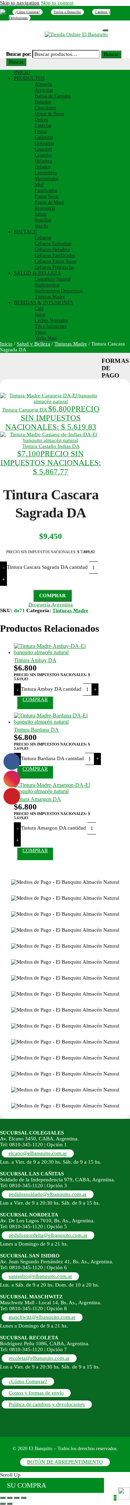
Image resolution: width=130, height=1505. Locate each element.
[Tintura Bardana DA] (58, 722)
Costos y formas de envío (36, 1393)
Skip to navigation (20, 3)
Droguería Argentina (50, 604)
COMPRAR (52, 595)
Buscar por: (19, 54)
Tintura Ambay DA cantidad (51, 689)
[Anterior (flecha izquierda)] (3, 1504)
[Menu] (105, 30)
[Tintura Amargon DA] (58, 791)
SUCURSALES (85, 28)
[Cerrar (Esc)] (23, 1498)
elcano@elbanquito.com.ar (38, 1153)
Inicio (6, 344)
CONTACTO (29, 33)
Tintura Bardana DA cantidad (52, 758)
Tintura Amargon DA (37, 799)
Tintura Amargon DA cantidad (53, 828)
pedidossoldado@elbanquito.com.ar (48, 1194)
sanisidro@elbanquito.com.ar (40, 1276)
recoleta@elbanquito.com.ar (39, 1358)
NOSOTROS (52, 28)
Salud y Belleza (33, 344)
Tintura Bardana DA (36, 730)
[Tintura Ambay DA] (58, 652)
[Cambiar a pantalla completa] (9, 1498)
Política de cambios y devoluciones (47, 1404)
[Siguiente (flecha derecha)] (9, 1504)
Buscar (16, 62)
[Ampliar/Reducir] (3, 1498)
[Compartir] (16, 1498)
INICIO (25, 28)
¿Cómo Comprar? (27, 12)
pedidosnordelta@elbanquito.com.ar (48, 1235)
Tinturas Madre (70, 344)
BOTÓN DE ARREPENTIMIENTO (65, 1462)
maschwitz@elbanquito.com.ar (42, 1317)
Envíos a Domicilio (67, 12)
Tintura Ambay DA (35, 660)
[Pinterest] (3, 11)
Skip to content (57, 3)
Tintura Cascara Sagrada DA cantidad (47, 567)
